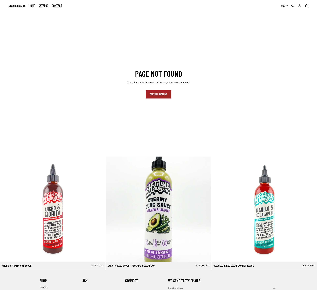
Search (43, 287)
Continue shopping (158, 94)
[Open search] (292, 5)
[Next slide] (101, 209)
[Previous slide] (5, 209)
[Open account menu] (299, 5)
